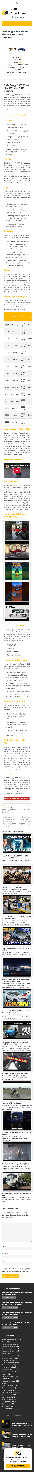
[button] (31, 1449)
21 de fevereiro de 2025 (11, 1307)
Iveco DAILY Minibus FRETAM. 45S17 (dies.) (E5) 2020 (15, 857)
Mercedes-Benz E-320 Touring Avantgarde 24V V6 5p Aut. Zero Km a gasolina (22, 1424)
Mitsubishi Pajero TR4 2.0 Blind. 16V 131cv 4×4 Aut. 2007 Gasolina (17, 1293)
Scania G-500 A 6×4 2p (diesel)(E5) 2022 (16, 1164)
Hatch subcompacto (8, 1381)
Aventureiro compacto (9, 1340)
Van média (5, 1409)
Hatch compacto (7, 1376)
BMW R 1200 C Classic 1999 (12, 887)
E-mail (5, 1254)
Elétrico (4, 1353)
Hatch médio (6, 1379)
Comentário (6, 1222)
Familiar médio (7, 1367)
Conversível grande (8, 1349)
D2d (21, 57)
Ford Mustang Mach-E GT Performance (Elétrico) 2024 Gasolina (16, 980)
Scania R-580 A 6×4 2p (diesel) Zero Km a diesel (16, 1133)
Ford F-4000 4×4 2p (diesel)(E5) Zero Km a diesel (17, 949)
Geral (20, 62)
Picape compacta (7, 1386)
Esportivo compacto (8, 1356)
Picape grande (6, 1388)
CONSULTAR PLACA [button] (18, 1466)
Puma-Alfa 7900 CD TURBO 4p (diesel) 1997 (22, 1446)
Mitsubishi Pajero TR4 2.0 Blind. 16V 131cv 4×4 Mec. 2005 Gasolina (17, 1323)
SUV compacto (7, 1399)
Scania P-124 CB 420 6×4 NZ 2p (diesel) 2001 (16, 1194)
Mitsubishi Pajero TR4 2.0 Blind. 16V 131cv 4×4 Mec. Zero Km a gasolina (17, 1303)
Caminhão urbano (8, 1344)
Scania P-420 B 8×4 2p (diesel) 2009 (15, 1073)
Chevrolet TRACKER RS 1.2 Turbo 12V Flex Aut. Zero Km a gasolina (17, 1012)
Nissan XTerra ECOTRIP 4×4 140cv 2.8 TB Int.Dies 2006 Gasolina (22, 1435)
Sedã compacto (7, 1392)
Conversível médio (8, 1351)
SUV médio (5, 1404)
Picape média (6, 1390)
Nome (4, 1246)
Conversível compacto (9, 1346)
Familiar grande (7, 1365)
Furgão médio (6, 1372)
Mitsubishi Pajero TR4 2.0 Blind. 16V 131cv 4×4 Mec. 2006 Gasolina (17, 1313)
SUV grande (6, 1402)
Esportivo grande (7, 1358)
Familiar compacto (8, 1363)
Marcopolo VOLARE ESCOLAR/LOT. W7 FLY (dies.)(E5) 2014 (16, 918)
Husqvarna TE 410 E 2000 (11, 1103)
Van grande (5, 1406)
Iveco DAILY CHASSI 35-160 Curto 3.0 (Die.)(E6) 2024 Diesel (15, 1043)
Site (3, 1261)
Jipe (3, 1383)
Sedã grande (6, 1395)
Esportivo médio (7, 1360)
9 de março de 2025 (10, 1297)
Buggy (4, 1342)
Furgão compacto (8, 1369)
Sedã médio (6, 1397)
